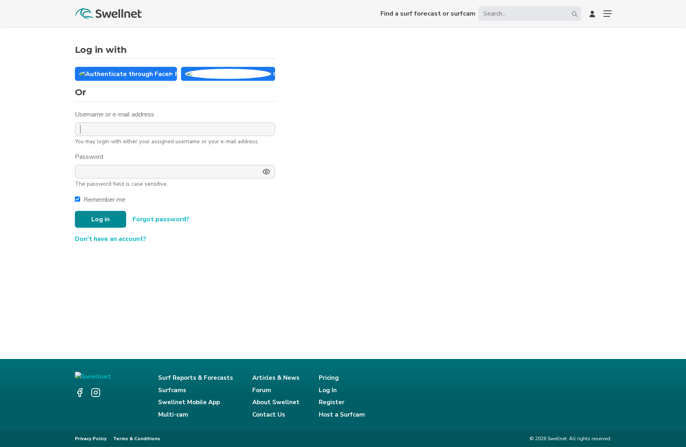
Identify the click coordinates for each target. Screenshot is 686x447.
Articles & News (276, 378)
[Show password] (266, 172)
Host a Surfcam (342, 415)
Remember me (104, 199)
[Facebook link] (79, 392)
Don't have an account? (110, 239)
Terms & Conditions (136, 438)
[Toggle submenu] (608, 13)
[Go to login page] (592, 13)
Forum (261, 390)
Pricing (329, 378)
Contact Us (268, 415)
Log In (328, 390)
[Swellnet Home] (109, 13)
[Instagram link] (96, 392)
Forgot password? (161, 219)
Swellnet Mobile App (189, 402)
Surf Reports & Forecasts (195, 378)
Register (331, 402)
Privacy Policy (91, 438)
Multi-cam (173, 415)
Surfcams (172, 390)
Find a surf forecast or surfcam (427, 13)
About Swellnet (276, 402)
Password (90, 156)
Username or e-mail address (115, 114)
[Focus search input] (574, 13)
